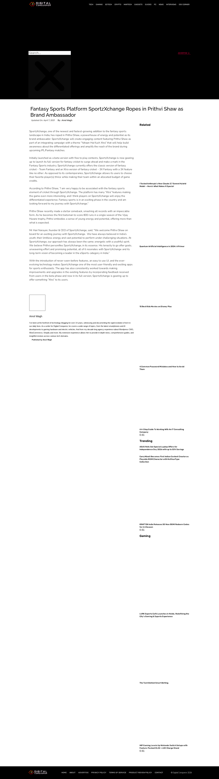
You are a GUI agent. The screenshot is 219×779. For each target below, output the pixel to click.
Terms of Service (117, 773)
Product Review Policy (140, 773)
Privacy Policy (98, 773)
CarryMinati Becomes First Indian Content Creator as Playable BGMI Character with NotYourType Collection (164, 459)
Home (64, 773)
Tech (91, 4)
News (161, 4)
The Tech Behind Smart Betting (154, 683)
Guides (148, 4)
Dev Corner (184, 4)
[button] (49, 29)
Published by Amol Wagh (42, 340)
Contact (159, 773)
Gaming (99, 4)
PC (155, 4)
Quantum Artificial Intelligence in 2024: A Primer (162, 246)
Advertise (83, 773)
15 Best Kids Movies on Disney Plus (156, 306)
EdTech (108, 4)
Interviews (171, 4)
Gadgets (138, 4)
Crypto (117, 4)
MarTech (128, 4)
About (72, 773)
